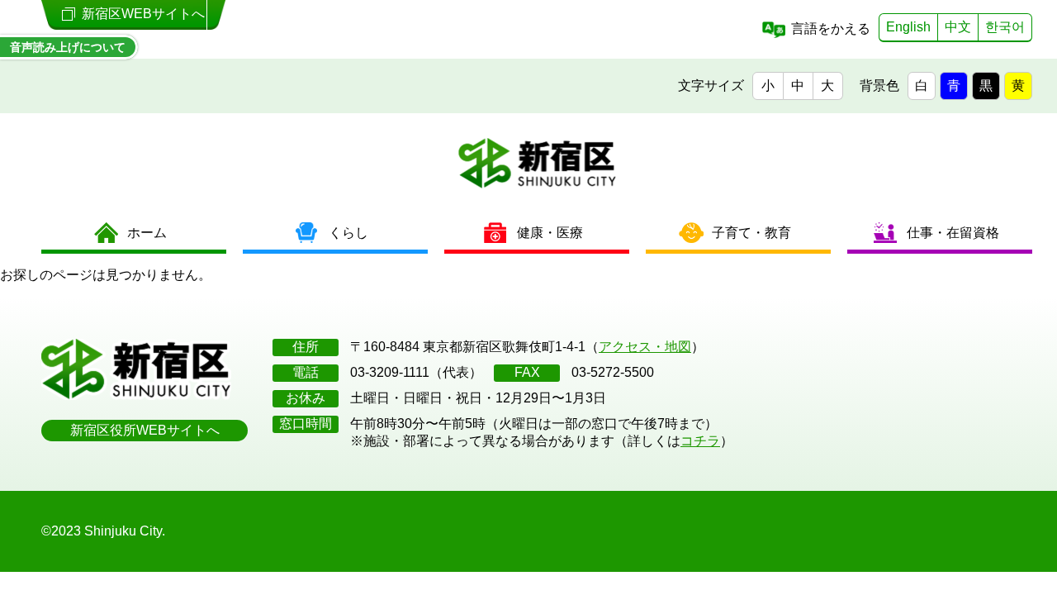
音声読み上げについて (68, 47)
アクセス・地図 (645, 347)
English (908, 27)
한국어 (1005, 27)
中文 (958, 27)
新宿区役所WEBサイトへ (145, 430)
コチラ (700, 441)
